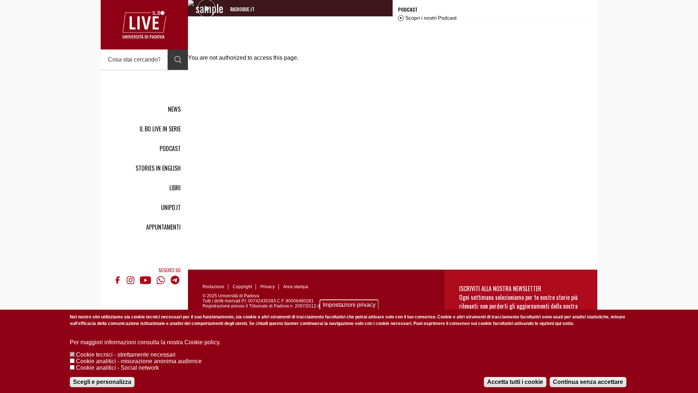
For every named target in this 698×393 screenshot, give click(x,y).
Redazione (213, 286)
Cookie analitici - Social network (117, 368)
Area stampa (295, 286)
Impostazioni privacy (349, 305)
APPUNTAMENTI (163, 227)
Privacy (267, 286)
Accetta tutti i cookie (515, 382)
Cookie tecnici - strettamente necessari (126, 355)
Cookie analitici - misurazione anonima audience (139, 361)
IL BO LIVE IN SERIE (160, 128)
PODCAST (170, 148)
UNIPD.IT (171, 207)
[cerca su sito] (178, 59)
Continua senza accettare (588, 382)
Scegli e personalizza (102, 382)
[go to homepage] (144, 24)
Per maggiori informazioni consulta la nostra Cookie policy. (145, 342)
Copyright (242, 286)
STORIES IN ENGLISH (158, 168)
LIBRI (175, 187)
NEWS (174, 109)
